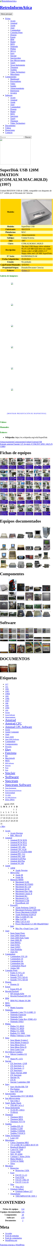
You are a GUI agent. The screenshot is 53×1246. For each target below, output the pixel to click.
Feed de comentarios (13, 1238)
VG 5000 (8, 795)
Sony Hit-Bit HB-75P (19, 1087)
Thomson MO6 (16, 1119)
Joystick (13, 93)
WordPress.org (11, 1240)
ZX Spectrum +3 (17, 1068)
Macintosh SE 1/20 (23, 887)
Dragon (13, 35)
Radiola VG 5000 (17, 1033)
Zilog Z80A (10, 800)
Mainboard (14, 79)
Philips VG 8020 (17, 1028)
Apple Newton (21, 870)
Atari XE (14, 952)
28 (23, 1215)
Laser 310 (14, 1138)
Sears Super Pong (17, 933)
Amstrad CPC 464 (17, 847)
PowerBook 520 (22, 903)
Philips (13, 49)
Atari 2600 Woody (17, 935)
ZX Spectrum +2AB (18, 1063)
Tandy (12, 63)
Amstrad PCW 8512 (18, 842)
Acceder (8, 1233)
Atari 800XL (15, 942)
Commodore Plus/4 (18, 966)
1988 (6, 703)
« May (2, 826)
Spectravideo (15, 58)
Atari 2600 (9, 737)
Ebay (8, 749)
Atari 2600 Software (12, 739)
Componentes (10, 77)
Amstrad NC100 (17, 863)
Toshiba (13, 70)
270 (22, 1218)
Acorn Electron (16, 833)
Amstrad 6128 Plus (18, 859)
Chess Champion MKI (19, 1142)
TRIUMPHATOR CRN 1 (26, 1196)
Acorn (12, 21)
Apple (12, 25)
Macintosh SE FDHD (24, 884)
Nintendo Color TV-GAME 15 (23, 1012)
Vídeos (8, 128)
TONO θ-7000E (17, 1161)
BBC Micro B (16, 835)
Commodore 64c (17, 963)
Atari (12, 28)
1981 (6, 687)
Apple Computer (12, 732)
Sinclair (13, 56)
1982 (7, 689)
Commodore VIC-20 (18, 956)
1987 (7, 701)
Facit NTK (19, 1177)
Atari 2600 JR (16, 940)
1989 (7, 706)
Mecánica (9, 1166)
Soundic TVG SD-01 (19, 977)
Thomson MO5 (16, 1117)
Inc (6, 756)
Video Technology (17, 72)
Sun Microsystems (17, 60)
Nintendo (14, 46)
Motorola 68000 (16, 880)
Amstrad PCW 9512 (18, 845)
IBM (12, 39)
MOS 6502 (14, 873)
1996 (6, 710)
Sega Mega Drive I (18, 1045)
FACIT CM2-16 (22, 1180)
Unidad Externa (31, 442)
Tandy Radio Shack (13, 1103)
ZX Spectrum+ (16, 1070)
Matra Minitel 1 (16, 1159)
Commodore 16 (16, 959)
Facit (12, 1173)
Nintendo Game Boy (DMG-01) (23, 1019)
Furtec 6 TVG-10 (17, 973)
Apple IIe (19, 877)
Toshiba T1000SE (17, 1131)
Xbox (12, 1163)
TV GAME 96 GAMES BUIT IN (24, 1145)
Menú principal (6, 14)
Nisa (12, 1184)
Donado (8, 747)
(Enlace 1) (25, 270)
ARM (12, 868)
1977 (6, 684)
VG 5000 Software (10, 797)
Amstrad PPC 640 (17, 856)
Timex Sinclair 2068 (18, 1073)
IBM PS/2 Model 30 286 (20, 1001)
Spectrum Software (18, 785)
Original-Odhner (17, 1189)
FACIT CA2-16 (22, 1182)
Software (8, 95)
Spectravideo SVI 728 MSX (21, 1096)
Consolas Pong (16, 32)
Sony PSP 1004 (16, 1091)
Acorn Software (10, 715)
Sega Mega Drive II (18, 1047)
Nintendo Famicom (18, 1014)
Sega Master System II (19, 1042)
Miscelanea (14, 74)
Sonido (13, 86)
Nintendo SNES (17, 1021)
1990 (7, 708)
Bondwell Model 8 (18, 1147)
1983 (7, 691)
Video (12, 84)
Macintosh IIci (21, 896)
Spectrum (14, 116)
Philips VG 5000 (17, 1031)
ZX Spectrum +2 (17, 1066)
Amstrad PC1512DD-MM (21, 852)
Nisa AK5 (19, 1187)
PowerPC (14, 905)
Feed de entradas (12, 1236)
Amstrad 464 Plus (17, 861)
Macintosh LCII (21, 898)
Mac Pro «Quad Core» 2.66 (26, 928)
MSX (12, 44)
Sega (6, 770)
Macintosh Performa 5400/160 (27, 910)
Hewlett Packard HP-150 (20, 996)
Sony (12, 53)
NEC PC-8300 (16, 1154)
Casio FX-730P (16, 1149)
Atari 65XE (15, 945)
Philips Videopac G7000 (20, 1035)
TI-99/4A (14, 1112)
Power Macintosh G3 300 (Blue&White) (31, 924)
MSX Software (9, 763)
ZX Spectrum (15, 1075)
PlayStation (15, 1089)
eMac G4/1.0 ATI (22, 921)
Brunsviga (14, 1168)
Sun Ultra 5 (15, 1101)
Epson (12, 37)
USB (40, 442)
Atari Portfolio (16, 949)
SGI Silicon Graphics (14, 1052)
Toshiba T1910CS (17, 1133)
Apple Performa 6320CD (25, 914)
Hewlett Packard (12, 991)
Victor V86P (15, 1152)
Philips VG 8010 (17, 1026)
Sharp (7, 1056)
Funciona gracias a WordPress (12, 1245)
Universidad (10, 793)
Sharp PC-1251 (16, 1059)
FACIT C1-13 (21, 1175)
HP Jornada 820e (17, 994)
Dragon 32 (14, 984)
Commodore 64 (16, 961)
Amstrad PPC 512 (17, 854)
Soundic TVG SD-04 (19, 980)
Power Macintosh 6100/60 (26, 912)
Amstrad (13, 23)
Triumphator (15, 1194)
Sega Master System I (19, 1040)
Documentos (10, 125)
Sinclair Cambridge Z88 (20, 1082)
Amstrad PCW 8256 (18, 840)
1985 (7, 696)
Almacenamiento (17, 88)
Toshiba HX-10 (16, 1126)
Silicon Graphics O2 (18, 1054)
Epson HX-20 (16, 989)
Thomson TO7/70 (17, 1122)
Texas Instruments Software (13, 790)
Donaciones (10, 130)
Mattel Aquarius (16, 1008)
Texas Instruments (17, 65)
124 (22, 1209)
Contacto (8, 132)
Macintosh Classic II (23, 894)
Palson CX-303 (16, 975)
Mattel (12, 42)
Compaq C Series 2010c (20, 1156)
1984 (7, 693)
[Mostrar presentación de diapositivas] (26, 413)
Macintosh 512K (22, 882)
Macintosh (10, 758)
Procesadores (15, 81)
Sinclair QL (15, 1077)
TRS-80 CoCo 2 (17, 1105)
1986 (7, 699)
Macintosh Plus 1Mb (23, 891)
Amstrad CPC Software (18, 726)
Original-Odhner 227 (24, 1191)
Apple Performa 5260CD (25, 907)
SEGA (13, 51)
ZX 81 (13, 1080)
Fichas (7, 18)
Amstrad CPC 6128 (18, 849)
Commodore (15, 30)
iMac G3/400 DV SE (24, 917)
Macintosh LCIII (22, 901)
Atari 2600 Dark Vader (19, 938)
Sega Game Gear (17, 1049)
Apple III (19, 875)
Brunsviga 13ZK (22, 1170)
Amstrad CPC (13, 723)
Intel (12, 926)
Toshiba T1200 (16, 1128)
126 (22, 1212)
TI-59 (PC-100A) (17, 1110)
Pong (6, 768)
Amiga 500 (14, 968)
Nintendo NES (16, 1017)
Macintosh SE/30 (22, 889)
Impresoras (14, 91)
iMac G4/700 (20, 919)
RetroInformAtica (16, 7)
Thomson (14, 67)
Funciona (10, 753)
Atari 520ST (15, 947)
